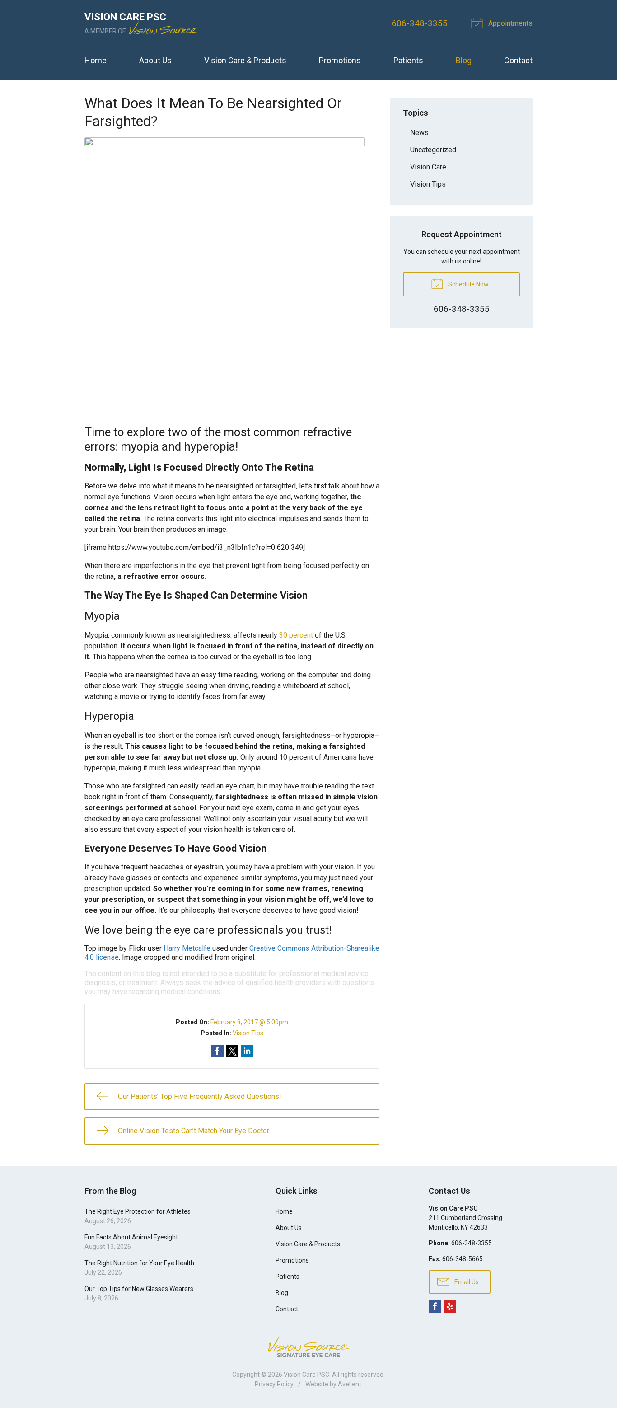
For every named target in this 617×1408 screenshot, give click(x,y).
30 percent (296, 635)
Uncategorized (433, 149)
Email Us (466, 1282)
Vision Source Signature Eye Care (308, 1346)
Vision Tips (248, 1033)
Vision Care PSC (306, 1374)
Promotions (340, 60)
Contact (518, 60)
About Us (155, 60)
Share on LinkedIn (247, 1051)
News (419, 132)
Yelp (450, 1306)
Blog (464, 60)
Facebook (435, 1306)
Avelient (349, 1384)
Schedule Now (468, 284)
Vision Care (428, 167)
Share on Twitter (232, 1051)
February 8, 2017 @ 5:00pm (249, 1022)
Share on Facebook (217, 1051)
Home (95, 60)
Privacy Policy (274, 1384)
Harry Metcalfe (187, 948)
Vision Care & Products (245, 60)
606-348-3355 (420, 23)
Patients (408, 60)
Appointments (509, 23)
